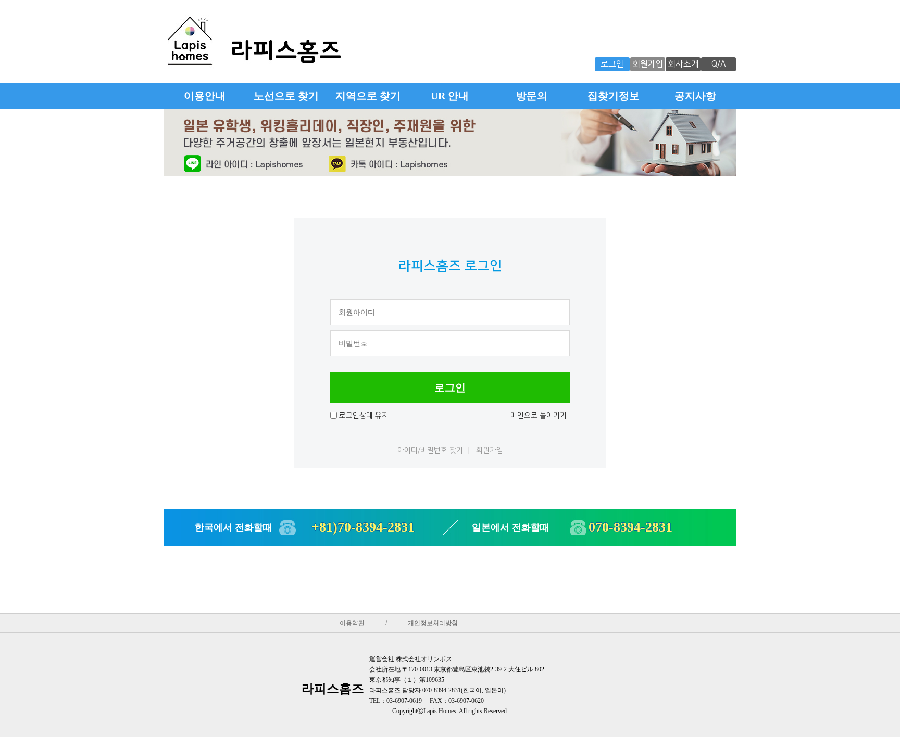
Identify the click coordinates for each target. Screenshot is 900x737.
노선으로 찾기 (286, 95)
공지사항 (695, 95)
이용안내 (205, 95)
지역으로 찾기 (368, 95)
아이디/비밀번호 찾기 (430, 450)
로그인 (612, 64)
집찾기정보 (614, 95)
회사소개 (683, 64)
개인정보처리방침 (433, 623)
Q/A (718, 64)
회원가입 (648, 64)
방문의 (531, 95)
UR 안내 (450, 95)
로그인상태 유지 (364, 415)
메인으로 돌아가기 (538, 415)
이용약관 (352, 623)
